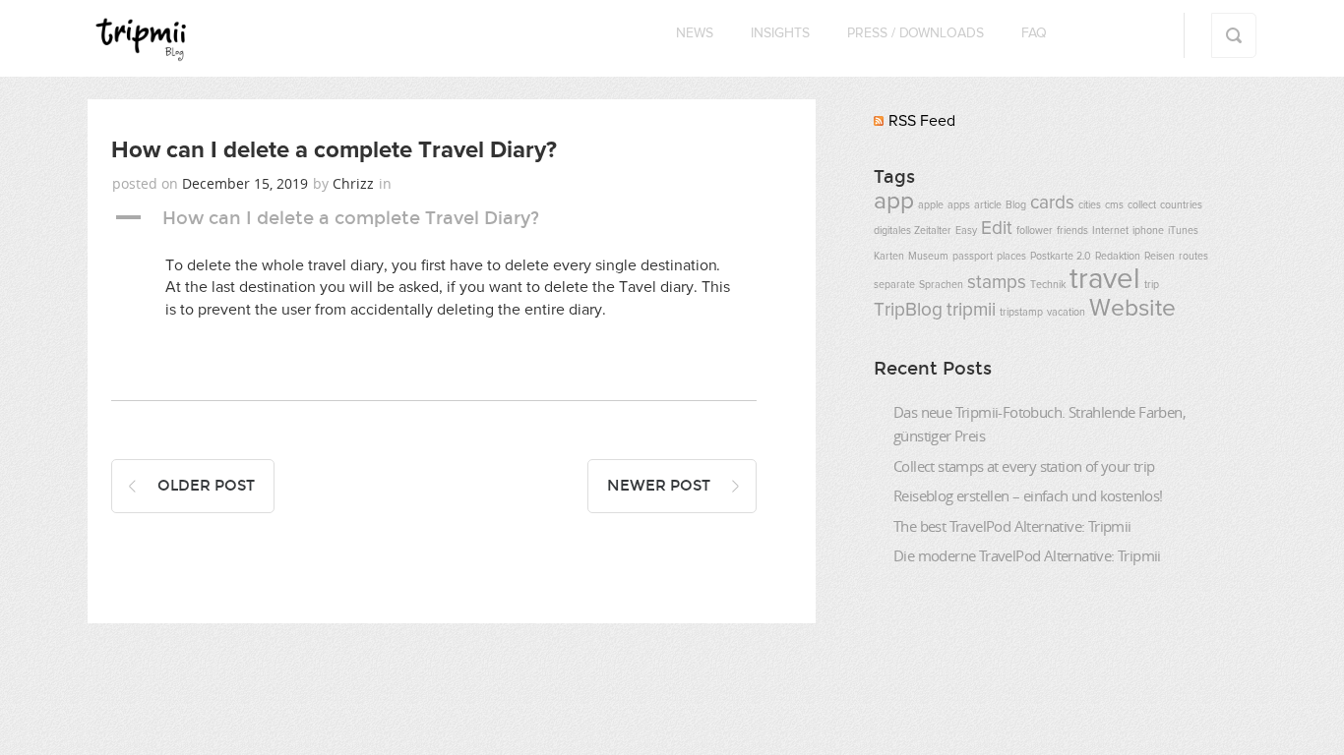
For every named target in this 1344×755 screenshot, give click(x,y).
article (988, 205)
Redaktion (1117, 256)
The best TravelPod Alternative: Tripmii (1012, 526)
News (694, 33)
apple (931, 205)
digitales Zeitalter (912, 231)
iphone (1148, 231)
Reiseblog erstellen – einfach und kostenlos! (1028, 495)
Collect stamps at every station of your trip (1024, 466)
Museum (928, 256)
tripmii (971, 310)
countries (1181, 205)
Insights (780, 33)
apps (958, 205)
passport (972, 256)
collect (1142, 205)
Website (1132, 308)
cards (1052, 203)
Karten (889, 256)
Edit (996, 228)
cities (1089, 205)
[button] (434, 218)
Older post (206, 485)
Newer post (658, 485)
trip (1151, 285)
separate (894, 285)
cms (1114, 205)
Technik (1048, 285)
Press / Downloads (915, 33)
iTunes (1183, 231)
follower (1034, 231)
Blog (1016, 205)
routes (1193, 256)
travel (1104, 279)
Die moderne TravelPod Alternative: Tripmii (1027, 555)
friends (1072, 231)
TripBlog (908, 310)
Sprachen (941, 285)
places (1011, 256)
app (894, 201)
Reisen (1159, 256)
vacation (1066, 313)
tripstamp (1021, 313)
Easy (966, 231)
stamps (996, 282)
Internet (1110, 231)
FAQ (1034, 33)
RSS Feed (921, 121)
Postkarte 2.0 (1060, 256)
